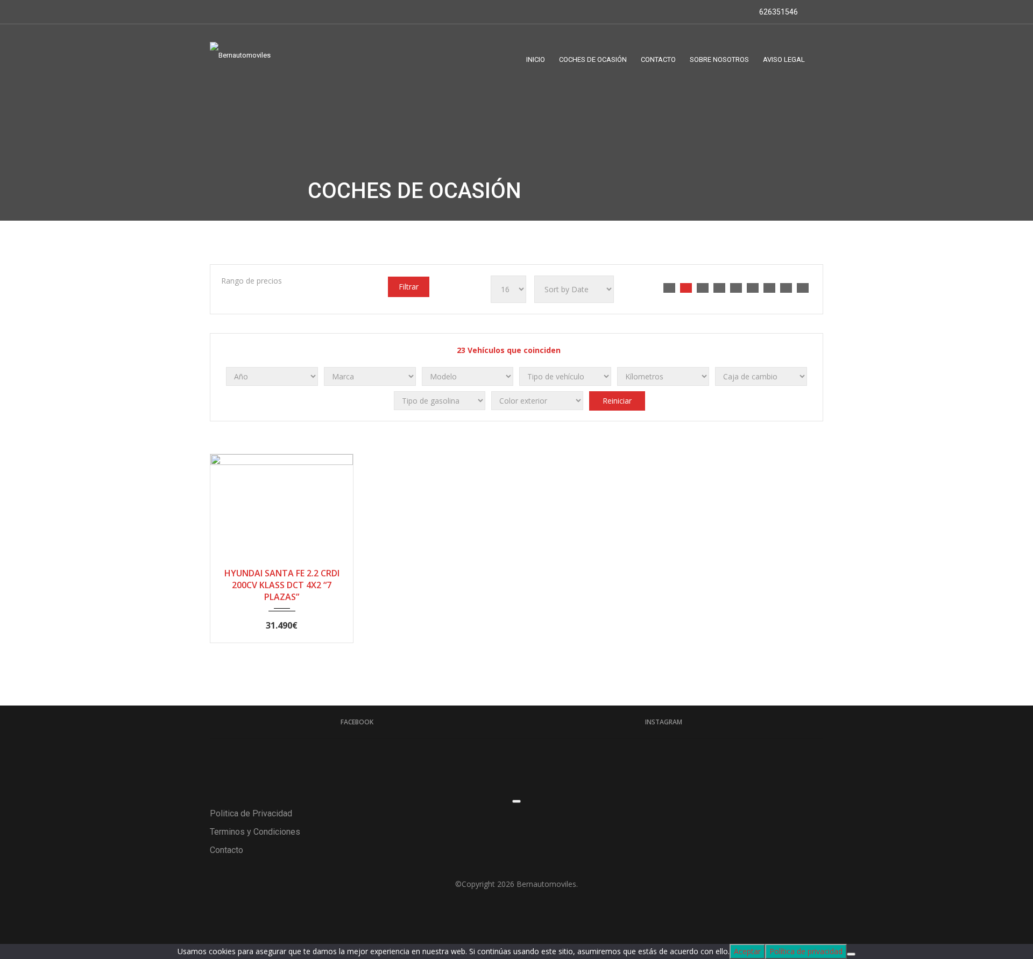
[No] (851, 954)
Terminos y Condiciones (255, 832)
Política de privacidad (806, 951)
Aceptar (747, 951)
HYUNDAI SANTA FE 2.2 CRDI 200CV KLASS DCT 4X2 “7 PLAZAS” (281, 585)
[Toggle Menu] (516, 801)
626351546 (778, 12)
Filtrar (409, 286)
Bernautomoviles (546, 884)
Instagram (663, 722)
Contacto (226, 850)
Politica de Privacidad (251, 813)
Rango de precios (251, 281)
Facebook (357, 722)
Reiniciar (617, 401)
